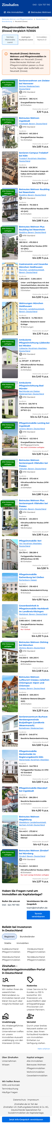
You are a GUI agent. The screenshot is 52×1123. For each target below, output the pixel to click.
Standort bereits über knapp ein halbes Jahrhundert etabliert (34, 172)
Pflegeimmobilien (36, 1068)
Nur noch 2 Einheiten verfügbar (32, 447)
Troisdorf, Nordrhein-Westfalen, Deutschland (33, 159)
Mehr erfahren (44, 1049)
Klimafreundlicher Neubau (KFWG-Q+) (32, 366)
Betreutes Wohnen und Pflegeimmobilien (17, 19)
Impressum (33, 1099)
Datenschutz (19, 1099)
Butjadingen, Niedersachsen (31, 728)
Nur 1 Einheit (25, 629)
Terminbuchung (10, 1088)
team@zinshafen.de (37, 907)
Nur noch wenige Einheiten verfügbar (35, 875)
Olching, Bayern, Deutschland (32, 648)
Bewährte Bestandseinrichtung (34, 738)
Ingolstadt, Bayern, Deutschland (33, 124)
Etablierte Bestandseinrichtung (34, 590)
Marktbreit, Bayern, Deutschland (33, 614)
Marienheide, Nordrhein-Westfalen (34, 760)
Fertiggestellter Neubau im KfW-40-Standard (35, 771)
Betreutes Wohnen (36, 1064)
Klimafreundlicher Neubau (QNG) (35, 870)
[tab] (10, 40)
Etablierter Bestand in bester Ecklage (33, 323)
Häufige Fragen (10, 1092)
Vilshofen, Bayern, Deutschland (32, 469)
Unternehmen (9, 1061)
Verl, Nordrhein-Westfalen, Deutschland (30, 544)
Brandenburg (7, 21)
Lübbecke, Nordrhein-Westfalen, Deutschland (33, 349)
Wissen (5, 1064)
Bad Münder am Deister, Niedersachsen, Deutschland (31, 392)
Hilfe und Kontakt (11, 1085)
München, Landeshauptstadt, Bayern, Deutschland (31, 271)
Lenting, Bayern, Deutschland (32, 429)
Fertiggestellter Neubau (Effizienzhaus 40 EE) (31, 557)
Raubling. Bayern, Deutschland (32, 195)
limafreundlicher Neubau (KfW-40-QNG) (34, 247)
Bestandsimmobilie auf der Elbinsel (32, 836)
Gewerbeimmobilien (37, 1075)
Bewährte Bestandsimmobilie (34, 801)
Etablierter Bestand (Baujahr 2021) (33, 699)
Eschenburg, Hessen (28, 580)
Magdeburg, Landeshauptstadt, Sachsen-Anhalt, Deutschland (32, 823)
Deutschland (40, 19)
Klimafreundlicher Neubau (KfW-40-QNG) (35, 483)
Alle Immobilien (35, 1061)
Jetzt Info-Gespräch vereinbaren (26, 1119)
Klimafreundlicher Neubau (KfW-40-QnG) (35, 210)
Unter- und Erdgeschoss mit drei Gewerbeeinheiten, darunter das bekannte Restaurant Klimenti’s (35, 285)
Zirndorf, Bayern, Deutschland (32, 856)
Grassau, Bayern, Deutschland (32, 688)
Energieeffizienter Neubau (32, 102)
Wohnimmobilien (35, 1072)
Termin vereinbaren (38, 915)
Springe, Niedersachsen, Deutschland (29, 87)
